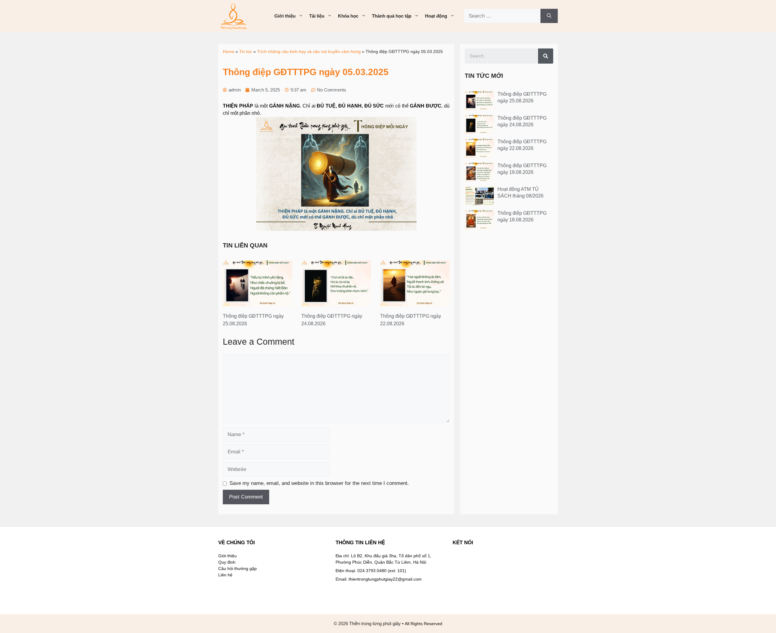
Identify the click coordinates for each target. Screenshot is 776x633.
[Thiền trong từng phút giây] (233, 15)
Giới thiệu (285, 15)
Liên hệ (225, 574)
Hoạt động (436, 15)
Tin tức (245, 51)
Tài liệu (316, 15)
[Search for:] (502, 16)
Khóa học (348, 15)
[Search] (549, 16)
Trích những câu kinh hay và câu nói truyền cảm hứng (309, 51)
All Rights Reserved (423, 623)
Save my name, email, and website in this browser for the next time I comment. (319, 483)
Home (228, 51)
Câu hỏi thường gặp (237, 568)
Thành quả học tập (391, 15)
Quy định (227, 562)
